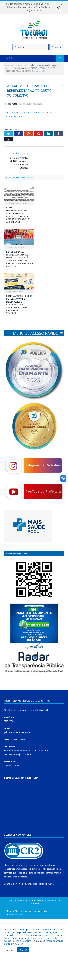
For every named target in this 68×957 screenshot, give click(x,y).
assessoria (25, 868)
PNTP (17, 883)
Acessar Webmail (14, 914)
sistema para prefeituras (43, 865)
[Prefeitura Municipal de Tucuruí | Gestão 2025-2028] (34, 29)
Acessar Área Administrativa (34, 911)
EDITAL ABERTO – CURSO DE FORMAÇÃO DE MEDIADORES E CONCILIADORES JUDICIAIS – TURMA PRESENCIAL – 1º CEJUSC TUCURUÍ (19, 305)
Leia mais (37, 940)
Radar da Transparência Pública (39, 883)
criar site (23, 865)
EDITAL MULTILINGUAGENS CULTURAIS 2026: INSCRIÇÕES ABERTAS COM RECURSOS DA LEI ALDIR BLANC (18, 214)
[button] (36, 333)
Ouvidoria (8, 765)
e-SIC (17, 765)
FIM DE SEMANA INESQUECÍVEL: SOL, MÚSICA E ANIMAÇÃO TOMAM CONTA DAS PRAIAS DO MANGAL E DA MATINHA (19, 259)
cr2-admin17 (13, 104)
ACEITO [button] (23, 949)
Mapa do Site (12, 911)
